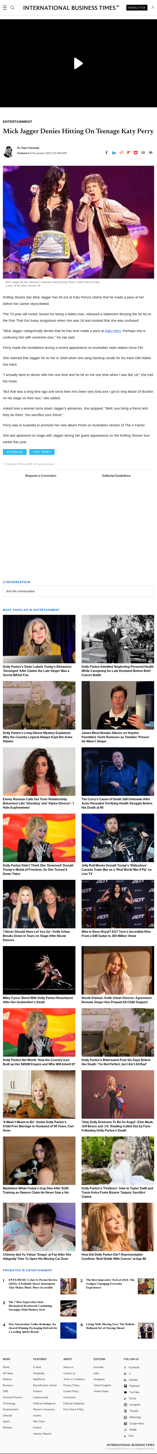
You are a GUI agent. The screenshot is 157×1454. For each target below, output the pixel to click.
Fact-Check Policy (73, 1409)
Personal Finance (12, 1397)
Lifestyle (7, 1415)
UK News (8, 1373)
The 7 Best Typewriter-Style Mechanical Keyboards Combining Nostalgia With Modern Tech (30, 1305)
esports (37, 1415)
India (96, 1373)
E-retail (37, 1367)
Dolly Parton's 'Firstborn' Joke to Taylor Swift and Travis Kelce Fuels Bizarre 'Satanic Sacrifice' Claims (117, 1192)
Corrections (69, 1397)
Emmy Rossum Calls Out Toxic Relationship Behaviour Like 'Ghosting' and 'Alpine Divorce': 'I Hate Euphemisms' (38, 803)
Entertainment (10, 1409)
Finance (37, 1391)
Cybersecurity (40, 1397)
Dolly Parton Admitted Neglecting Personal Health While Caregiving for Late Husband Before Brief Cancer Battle (118, 671)
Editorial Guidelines (116, 475)
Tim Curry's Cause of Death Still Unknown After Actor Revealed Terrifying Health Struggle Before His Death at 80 (117, 803)
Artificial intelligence (44, 1403)
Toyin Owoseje (30, 148)
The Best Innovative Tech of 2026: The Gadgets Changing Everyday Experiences (110, 1283)
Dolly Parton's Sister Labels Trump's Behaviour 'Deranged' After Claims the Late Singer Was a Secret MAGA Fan (37, 671)
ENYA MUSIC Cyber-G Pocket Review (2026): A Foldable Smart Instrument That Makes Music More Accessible (33, 1283)
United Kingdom (102, 1385)
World (6, 1367)
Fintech (37, 1427)
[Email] (143, 152)
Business (8, 1385)
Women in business (44, 1409)
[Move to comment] (150, 152)
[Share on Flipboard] (128, 152)
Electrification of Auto (45, 1385)
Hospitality (39, 1373)
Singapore (99, 1379)
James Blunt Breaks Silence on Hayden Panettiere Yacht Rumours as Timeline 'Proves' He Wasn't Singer (116, 737)
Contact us (69, 1373)
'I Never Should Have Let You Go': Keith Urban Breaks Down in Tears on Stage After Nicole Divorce (36, 936)
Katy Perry (113, 331)
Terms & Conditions (74, 1379)
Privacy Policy (71, 1385)
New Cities (39, 1421)
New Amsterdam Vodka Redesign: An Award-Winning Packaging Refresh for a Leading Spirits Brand (33, 1328)
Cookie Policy (71, 1391)
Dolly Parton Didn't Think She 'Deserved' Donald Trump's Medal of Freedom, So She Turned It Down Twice (38, 869)
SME (5, 1391)
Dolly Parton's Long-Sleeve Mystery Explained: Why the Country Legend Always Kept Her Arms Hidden (37, 737)
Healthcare (39, 1379)
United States (101, 1391)
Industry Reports (42, 1433)
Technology (9, 1403)
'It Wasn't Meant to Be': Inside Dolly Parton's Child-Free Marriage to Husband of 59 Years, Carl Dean (38, 1126)
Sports (6, 1421)
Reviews (7, 1427)
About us (68, 1367)
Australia (98, 1367)
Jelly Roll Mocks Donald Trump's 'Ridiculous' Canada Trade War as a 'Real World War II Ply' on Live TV (117, 869)
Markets (7, 1379)
